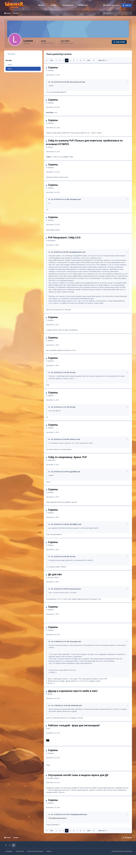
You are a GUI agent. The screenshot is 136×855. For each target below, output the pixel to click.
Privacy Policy (20, 851)
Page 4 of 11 (102, 60)
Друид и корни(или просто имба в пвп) (72, 691)
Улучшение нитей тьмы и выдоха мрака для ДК (78, 775)
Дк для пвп (55, 574)
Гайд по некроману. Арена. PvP (67, 457)
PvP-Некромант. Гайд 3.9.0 (64, 237)
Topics (10, 65)
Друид (50, 694)
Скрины (53, 67)
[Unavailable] (51, 740)
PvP (49, 728)
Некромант (52, 240)
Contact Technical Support (35, 851)
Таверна (51, 70)
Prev (51, 60)
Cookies (48, 851)
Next (88, 60)
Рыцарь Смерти (53, 577)
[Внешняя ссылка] (58, 818)
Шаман (50, 147)
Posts (9, 69)
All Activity (11, 54)
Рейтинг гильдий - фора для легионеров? (74, 725)
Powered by (122, 851)
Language (8, 851)
